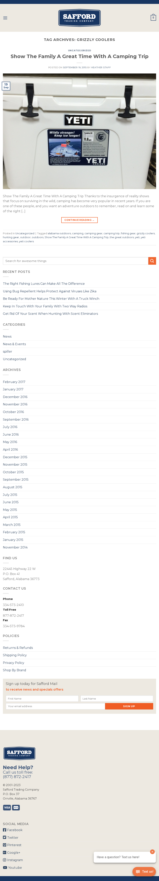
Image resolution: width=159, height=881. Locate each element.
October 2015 (13, 472)
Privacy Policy (13, 663)
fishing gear (128, 233)
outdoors (37, 237)
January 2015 (13, 540)
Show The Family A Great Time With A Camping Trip (80, 56)
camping (77, 233)
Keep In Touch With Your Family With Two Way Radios (45, 306)
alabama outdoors (59, 233)
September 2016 (16, 419)
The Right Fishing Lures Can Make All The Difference (44, 284)
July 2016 (10, 427)
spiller (7, 351)
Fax (5, 620)
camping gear (93, 233)
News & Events (14, 344)
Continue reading (79, 219)
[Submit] (152, 261)
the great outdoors (122, 237)
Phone (8, 599)
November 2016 (15, 404)
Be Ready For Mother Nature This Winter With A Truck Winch (51, 299)
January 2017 (13, 389)
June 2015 (11, 502)
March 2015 (12, 525)
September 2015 (16, 479)
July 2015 (10, 495)
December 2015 (15, 457)
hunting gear (11, 237)
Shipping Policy (15, 655)
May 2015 (10, 510)
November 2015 (15, 464)
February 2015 (14, 532)
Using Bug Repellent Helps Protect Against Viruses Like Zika (49, 291)
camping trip (112, 233)
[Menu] (5, 18)
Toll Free (9, 609)
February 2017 (14, 382)
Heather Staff (101, 67)
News (7, 336)
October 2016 (13, 412)
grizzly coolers (146, 233)
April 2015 (10, 517)
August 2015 (12, 487)
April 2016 (10, 449)
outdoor (25, 237)
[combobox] (75, 261)
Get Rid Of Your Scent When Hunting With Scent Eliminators (50, 314)
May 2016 (10, 442)
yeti (137, 237)
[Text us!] (144, 873)
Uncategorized (79, 50)
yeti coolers (26, 241)
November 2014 (15, 547)
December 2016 (15, 397)
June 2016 (11, 434)
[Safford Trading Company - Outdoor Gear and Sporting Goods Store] (79, 18)
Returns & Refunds (18, 648)
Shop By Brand (14, 670)
